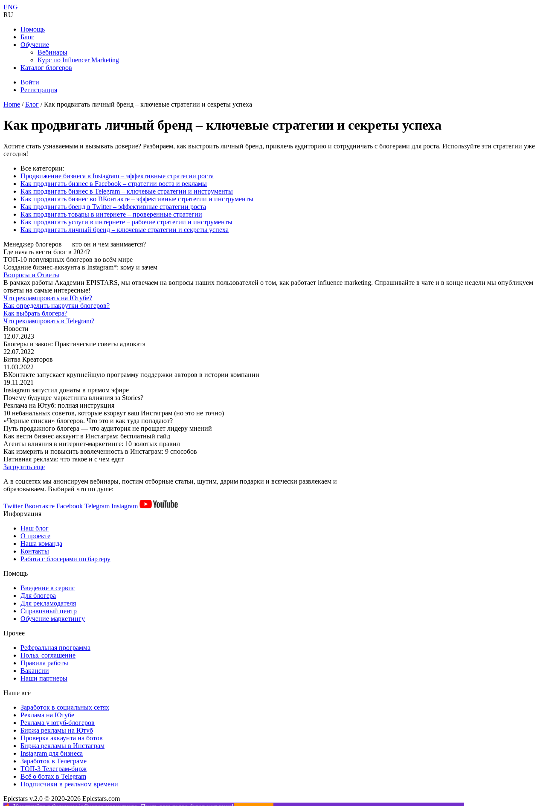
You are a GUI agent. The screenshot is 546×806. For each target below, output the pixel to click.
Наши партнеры (43, 678)
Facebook (70, 506)
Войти (29, 82)
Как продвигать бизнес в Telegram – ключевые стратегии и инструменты (126, 191)
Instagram (125, 506)
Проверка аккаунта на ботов (61, 738)
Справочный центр (48, 611)
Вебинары (52, 52)
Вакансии (34, 670)
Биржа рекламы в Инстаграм (62, 745)
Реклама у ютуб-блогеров (57, 722)
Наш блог (34, 528)
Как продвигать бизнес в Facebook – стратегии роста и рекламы (113, 183)
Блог (27, 37)
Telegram (97, 506)
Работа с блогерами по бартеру (65, 558)
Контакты (34, 551)
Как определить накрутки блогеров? (56, 305)
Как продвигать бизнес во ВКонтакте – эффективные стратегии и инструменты (136, 199)
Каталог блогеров (46, 67)
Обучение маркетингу (52, 618)
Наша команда (41, 543)
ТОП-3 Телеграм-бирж (53, 768)
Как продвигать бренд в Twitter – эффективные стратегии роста (113, 206)
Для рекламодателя (48, 603)
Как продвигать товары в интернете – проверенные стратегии (111, 214)
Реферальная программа (55, 647)
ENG (10, 7)
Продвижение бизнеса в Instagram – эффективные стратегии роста (117, 176)
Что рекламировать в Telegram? (48, 321)
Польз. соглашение (48, 655)
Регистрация (38, 89)
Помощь (32, 29)
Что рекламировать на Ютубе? (47, 298)
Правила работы (44, 663)
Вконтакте (40, 506)
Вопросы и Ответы (31, 274)
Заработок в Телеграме (53, 761)
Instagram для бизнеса (51, 753)
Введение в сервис (47, 587)
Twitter (13, 506)
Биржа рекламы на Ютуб (56, 730)
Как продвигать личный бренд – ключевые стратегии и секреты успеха (124, 229)
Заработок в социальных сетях (64, 707)
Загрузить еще (24, 466)
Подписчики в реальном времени (69, 784)
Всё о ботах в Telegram (53, 776)
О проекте (35, 535)
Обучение (34, 44)
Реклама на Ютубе (47, 715)
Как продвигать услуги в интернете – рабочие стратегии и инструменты (126, 222)
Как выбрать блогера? (35, 313)
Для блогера (38, 595)
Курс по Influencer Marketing (78, 60)
